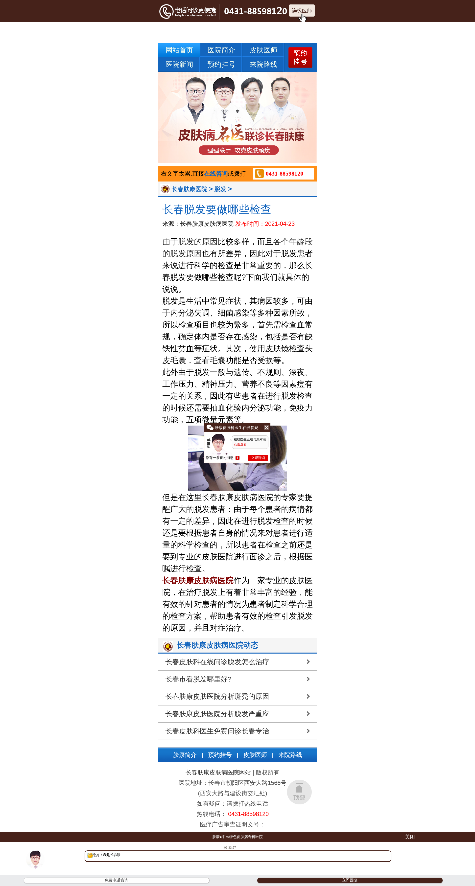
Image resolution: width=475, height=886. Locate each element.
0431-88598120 (284, 173)
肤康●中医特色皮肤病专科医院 (237, 837)
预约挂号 (221, 64)
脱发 (220, 189)
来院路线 (263, 64)
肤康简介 (185, 754)
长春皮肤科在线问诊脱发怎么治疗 (217, 662)
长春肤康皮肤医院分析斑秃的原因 (217, 696)
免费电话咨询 (116, 880)
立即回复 (350, 880)
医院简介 (221, 50)
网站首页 (179, 50)
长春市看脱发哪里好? (198, 679)
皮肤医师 (263, 50)
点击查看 (240, 444)
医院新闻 (179, 64)
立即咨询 (258, 458)
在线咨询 (216, 173)
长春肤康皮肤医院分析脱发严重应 (217, 714)
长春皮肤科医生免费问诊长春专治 (217, 731)
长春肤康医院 (189, 189)
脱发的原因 (198, 241)
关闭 (410, 837)
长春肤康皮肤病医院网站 (218, 772)
